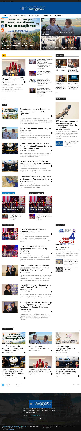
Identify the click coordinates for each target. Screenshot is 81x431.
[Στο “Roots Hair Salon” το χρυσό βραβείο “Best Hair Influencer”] (61, 63)
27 (16, 385)
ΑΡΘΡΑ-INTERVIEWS (6, 41)
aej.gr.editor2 (23, 150)
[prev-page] (3, 99)
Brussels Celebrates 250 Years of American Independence (13, 208)
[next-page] (5, 99)
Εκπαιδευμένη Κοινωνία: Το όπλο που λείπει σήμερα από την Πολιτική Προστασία (35, 111)
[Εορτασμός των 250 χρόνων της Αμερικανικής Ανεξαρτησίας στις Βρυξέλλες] (32, 73)
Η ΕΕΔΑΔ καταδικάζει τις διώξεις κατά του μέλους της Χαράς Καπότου (71, 143)
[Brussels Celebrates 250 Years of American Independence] (13, 204)
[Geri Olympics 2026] (67, 236)
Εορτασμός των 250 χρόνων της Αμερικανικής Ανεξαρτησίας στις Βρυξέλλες (44, 73)
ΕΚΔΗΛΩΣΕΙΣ (58, 65)
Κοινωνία (44, 45)
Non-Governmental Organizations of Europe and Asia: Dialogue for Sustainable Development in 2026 (71, 262)
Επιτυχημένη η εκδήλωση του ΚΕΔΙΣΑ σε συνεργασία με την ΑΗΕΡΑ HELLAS (16, 216)
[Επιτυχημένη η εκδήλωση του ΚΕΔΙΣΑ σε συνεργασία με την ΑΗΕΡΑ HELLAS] (5, 216)
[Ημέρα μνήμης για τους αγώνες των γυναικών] (59, 269)
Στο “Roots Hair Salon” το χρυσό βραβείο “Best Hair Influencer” (61, 69)
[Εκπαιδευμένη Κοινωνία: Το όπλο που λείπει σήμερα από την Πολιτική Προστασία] (20, 34)
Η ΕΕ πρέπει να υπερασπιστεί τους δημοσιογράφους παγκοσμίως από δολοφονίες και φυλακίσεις (67, 124)
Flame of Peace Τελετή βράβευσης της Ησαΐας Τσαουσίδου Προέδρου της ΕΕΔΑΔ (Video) (35, 287)
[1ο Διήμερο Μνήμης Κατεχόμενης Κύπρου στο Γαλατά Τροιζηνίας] (51, 43)
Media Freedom (59, 118)
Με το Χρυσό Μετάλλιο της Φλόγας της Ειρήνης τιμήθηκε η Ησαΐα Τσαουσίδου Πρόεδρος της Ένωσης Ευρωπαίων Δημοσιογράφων (44, 91)
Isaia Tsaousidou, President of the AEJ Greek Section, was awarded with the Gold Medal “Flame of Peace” (61, 86)
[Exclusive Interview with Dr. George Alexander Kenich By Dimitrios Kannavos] (10, 166)
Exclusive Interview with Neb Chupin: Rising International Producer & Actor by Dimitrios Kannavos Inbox (36, 146)
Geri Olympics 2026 (63, 247)
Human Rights (59, 244)
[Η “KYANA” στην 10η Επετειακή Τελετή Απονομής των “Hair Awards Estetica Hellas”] (73, 63)
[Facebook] (78, 1)
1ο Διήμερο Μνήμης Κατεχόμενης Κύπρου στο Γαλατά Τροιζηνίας (65, 348)
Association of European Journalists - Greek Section (14, 426)
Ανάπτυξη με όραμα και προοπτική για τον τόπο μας (39, 347)
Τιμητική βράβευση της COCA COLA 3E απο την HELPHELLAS (13, 79)
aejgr (3, 82)
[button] (77, 16)
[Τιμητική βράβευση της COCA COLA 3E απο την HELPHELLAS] (71, 43)
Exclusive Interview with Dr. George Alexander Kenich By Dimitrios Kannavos (66, 372)
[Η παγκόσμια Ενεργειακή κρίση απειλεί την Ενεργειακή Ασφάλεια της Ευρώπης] (10, 181)
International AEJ (59, 81)
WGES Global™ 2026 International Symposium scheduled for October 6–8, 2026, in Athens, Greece (73, 86)
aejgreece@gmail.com (34, 415)
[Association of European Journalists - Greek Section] (33, 8)
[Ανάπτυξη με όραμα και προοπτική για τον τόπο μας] (61, 27)
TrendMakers (11, 429)
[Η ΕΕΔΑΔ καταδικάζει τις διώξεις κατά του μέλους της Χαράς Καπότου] (59, 143)
